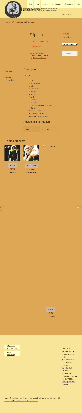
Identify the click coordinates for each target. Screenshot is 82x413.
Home (8, 22)
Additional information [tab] (9, 78)
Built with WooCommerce (28, 401)
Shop (78, 4)
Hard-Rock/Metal (21, 22)
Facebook (65, 384)
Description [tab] (8, 71)
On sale (45, 4)
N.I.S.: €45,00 (31, 166)
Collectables (56, 4)
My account (69, 4)
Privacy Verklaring (11, 401)
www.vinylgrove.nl (68, 382)
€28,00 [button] (50, 309)
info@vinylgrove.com (69, 376)
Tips (37, 4)
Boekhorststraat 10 (69, 351)
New (30, 4)
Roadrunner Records (39, 58)
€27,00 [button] (12, 165)
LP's (13, 22)
